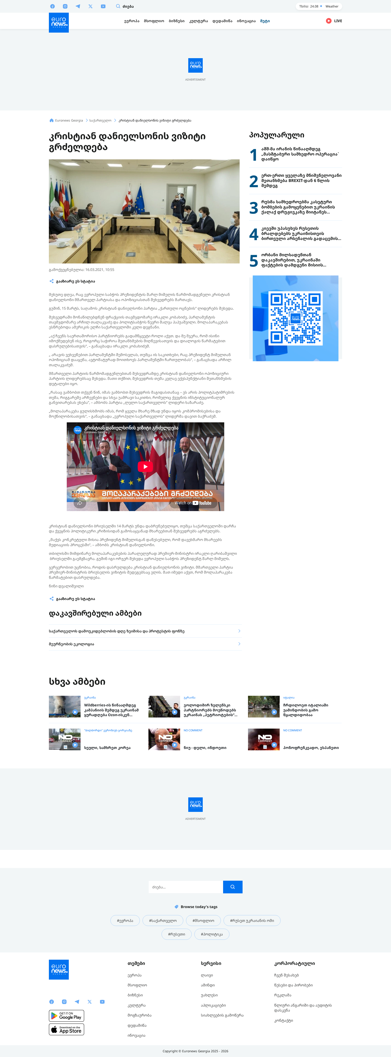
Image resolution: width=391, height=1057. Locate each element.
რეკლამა (282, 994)
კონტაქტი (283, 1020)
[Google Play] (66, 1016)
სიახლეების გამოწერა (222, 1015)
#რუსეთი (176, 934)
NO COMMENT (193, 730)
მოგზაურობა (140, 1015)
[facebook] (52, 6)
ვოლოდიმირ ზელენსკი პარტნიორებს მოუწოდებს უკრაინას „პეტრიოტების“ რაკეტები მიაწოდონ (210, 710)
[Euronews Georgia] (59, 23)
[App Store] (66, 1029)
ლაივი (207, 975)
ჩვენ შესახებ (286, 975)
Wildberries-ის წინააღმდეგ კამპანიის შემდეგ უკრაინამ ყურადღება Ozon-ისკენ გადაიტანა (111, 710)
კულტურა (137, 1005)
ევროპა (135, 975)
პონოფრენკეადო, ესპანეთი (311, 747)
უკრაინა (90, 697)
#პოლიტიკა (212, 934)
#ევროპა (125, 920)
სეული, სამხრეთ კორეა (107, 747)
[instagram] (65, 6)
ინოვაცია (136, 1035)
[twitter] (90, 6)
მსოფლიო (137, 985)
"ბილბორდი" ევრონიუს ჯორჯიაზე (108, 730)
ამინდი (208, 985)
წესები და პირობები (293, 985)
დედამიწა (137, 1025)
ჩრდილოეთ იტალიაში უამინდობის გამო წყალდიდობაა (305, 710)
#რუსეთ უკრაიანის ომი (252, 920)
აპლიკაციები (213, 1005)
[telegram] (77, 6)
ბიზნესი (135, 994)
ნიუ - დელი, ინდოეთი (205, 747)
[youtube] (103, 6)
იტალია (289, 697)
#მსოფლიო (203, 920)
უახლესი (209, 994)
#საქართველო (163, 920)
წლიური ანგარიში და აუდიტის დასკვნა (303, 1008)
